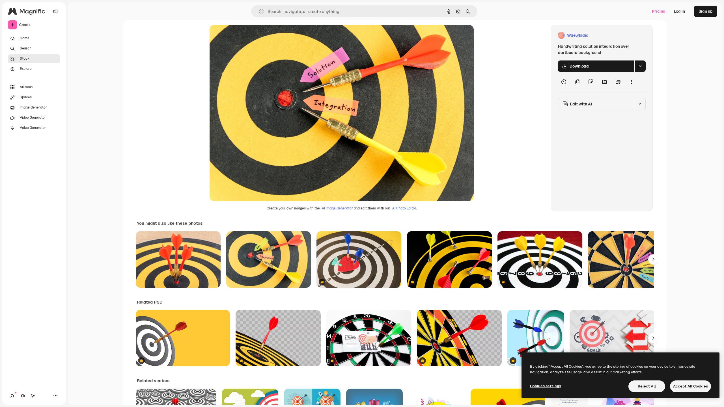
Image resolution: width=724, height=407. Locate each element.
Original (246, 35)
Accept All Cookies (690, 386)
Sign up (706, 11)
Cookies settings (545, 386)
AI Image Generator (337, 208)
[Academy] (22, 395)
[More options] (631, 82)
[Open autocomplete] (259, 11)
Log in (679, 11)
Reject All (647, 386)
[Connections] (12, 395)
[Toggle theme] (32, 395)
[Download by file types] (640, 66)
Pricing (658, 11)
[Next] (653, 259)
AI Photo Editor (404, 208)
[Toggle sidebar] (55, 11)
